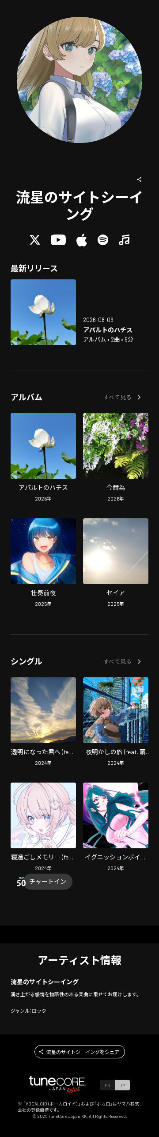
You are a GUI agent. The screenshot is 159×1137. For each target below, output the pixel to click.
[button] (139, 179)
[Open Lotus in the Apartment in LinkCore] (43, 312)
